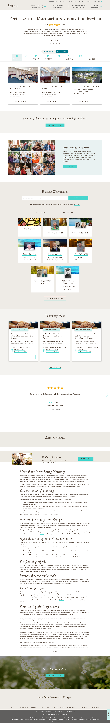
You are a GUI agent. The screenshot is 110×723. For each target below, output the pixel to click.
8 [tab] (61, 428)
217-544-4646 (51, 463)
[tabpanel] (55, 401)
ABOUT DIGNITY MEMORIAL (56, 1)
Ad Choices (95, 707)
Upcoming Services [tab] (66, 212)
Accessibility (71, 707)
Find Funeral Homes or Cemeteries (78, 6)
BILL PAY (81, 1)
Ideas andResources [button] (95, 6)
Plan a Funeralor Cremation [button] (37, 6)
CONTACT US (72, 1)
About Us (14, 707)
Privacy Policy (44, 707)
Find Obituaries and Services (58, 6)
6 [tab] (56, 428)
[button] (97, 1)
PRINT (89, 1)
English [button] (97, 1)
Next (105, 393)
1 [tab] (44, 428)
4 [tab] (51, 428)
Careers (33, 707)
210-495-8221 (47, 96)
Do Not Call (83, 707)
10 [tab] (66, 428)
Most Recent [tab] (41, 212)
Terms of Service (58, 707)
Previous (4, 396)
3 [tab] (49, 428)
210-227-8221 (15, 96)
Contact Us (24, 707)
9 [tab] (63, 428)
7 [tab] (59, 428)
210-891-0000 (79, 93)
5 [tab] (54, 428)
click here (61, 599)
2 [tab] (46, 428)
